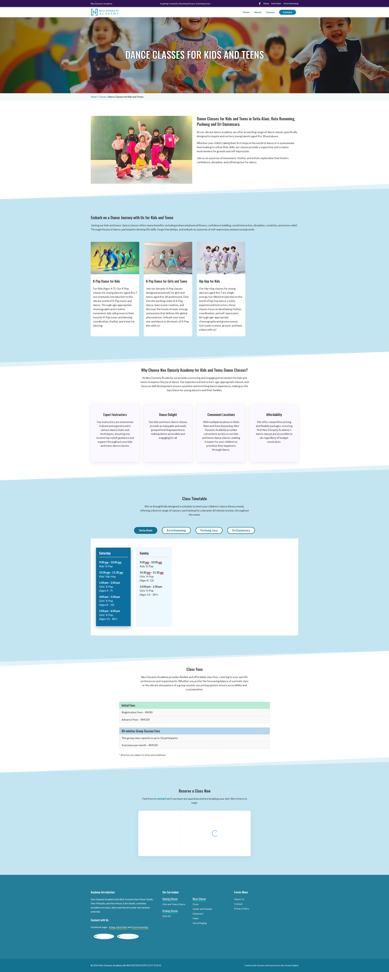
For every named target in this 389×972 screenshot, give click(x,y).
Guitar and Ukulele (202, 908)
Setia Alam (145, 530)
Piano (196, 918)
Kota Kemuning (176, 530)
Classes (270, 12)
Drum (196, 904)
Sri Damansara (241, 530)
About (257, 12)
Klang (112, 927)
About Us (239, 899)
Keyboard (198, 913)
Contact (287, 12)
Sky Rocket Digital (289, 965)
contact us (163, 798)
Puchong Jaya (209, 530)
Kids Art (166, 916)
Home (246, 12)
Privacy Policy (241, 908)
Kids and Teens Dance (173, 904)
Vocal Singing (200, 923)
